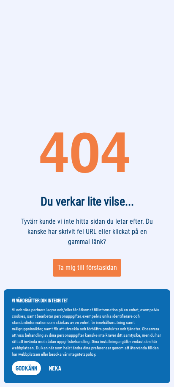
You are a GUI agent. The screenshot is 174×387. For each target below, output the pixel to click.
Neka (55, 368)
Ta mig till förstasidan (87, 267)
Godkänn (26, 368)
